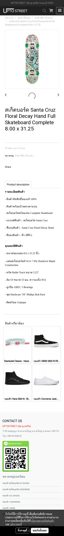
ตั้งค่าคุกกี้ (22, 530)
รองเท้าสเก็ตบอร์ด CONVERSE (16, 489)
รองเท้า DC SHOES (11, 495)
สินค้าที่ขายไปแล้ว (24, 155)
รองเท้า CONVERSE (11, 502)
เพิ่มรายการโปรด (16, 148)
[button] (43, 10)
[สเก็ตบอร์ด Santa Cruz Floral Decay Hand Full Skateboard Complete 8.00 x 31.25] (32, 59)
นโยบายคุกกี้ (16, 524)
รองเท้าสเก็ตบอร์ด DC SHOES (15, 483)
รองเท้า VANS (8, 508)
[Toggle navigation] (59, 10)
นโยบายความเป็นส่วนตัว (42, 520)
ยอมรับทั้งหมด (40, 530)
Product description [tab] (18, 184)
